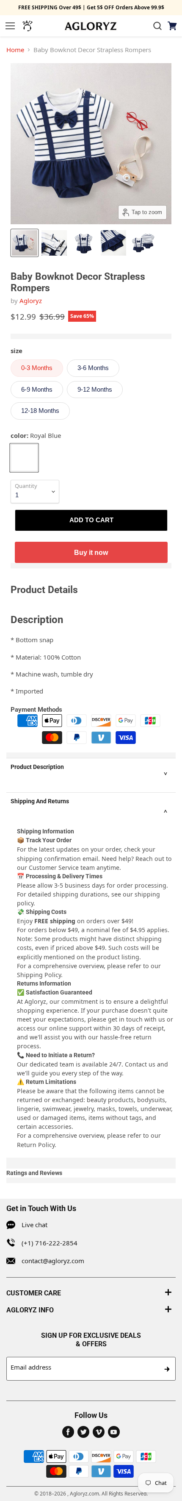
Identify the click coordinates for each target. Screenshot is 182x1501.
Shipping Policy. (40, 975)
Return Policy (36, 1145)
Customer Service (54, 867)
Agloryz (30, 300)
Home (15, 49)
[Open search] (157, 25)
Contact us (140, 1064)
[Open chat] (27, 25)
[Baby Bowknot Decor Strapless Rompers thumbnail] (24, 242)
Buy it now (91, 552)
